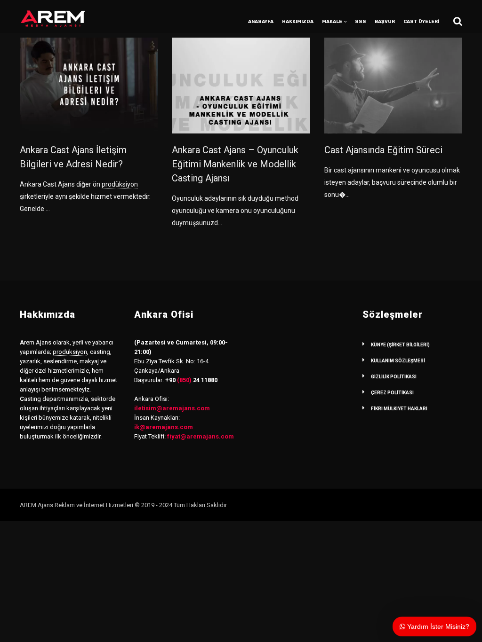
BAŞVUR (385, 21)
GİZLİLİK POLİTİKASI (394, 376)
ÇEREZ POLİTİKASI (392, 392)
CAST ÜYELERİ (421, 21)
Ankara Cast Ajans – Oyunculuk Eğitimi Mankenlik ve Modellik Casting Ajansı (235, 164)
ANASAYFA (260, 21)
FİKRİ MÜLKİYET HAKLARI (399, 408)
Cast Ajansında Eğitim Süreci (383, 150)
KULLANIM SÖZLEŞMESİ (398, 360)
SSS (360, 21)
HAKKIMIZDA (297, 21)
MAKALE (332, 21)
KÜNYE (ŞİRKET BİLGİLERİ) (400, 344)
